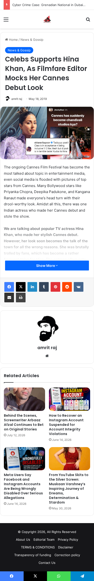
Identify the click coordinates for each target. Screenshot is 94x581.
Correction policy (67, 555)
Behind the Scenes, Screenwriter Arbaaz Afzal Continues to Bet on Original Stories (24, 422)
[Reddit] (67, 287)
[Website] (47, 356)
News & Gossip (31, 40)
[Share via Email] (9, 297)
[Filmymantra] (47, 19)
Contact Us (47, 563)
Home (13, 40)
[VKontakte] (78, 287)
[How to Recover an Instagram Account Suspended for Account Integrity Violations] (69, 399)
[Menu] (6, 21)
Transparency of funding (32, 555)
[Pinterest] (55, 287)
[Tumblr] (44, 287)
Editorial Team (44, 539)
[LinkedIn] (32, 287)
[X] (21, 287)
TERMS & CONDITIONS (38, 547)
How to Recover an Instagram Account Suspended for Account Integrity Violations (66, 424)
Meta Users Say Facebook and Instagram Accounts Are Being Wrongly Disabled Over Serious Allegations (23, 486)
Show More (46, 265)
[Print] (21, 297)
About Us (23, 539)
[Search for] (88, 21)
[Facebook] (9, 287)
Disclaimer (65, 547)
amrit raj (16, 99)
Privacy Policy (68, 539)
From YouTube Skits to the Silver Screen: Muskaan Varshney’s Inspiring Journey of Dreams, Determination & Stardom (68, 488)
